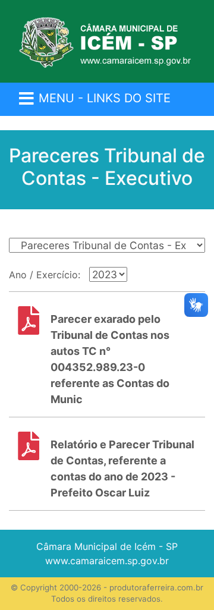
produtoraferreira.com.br (156, 587)
